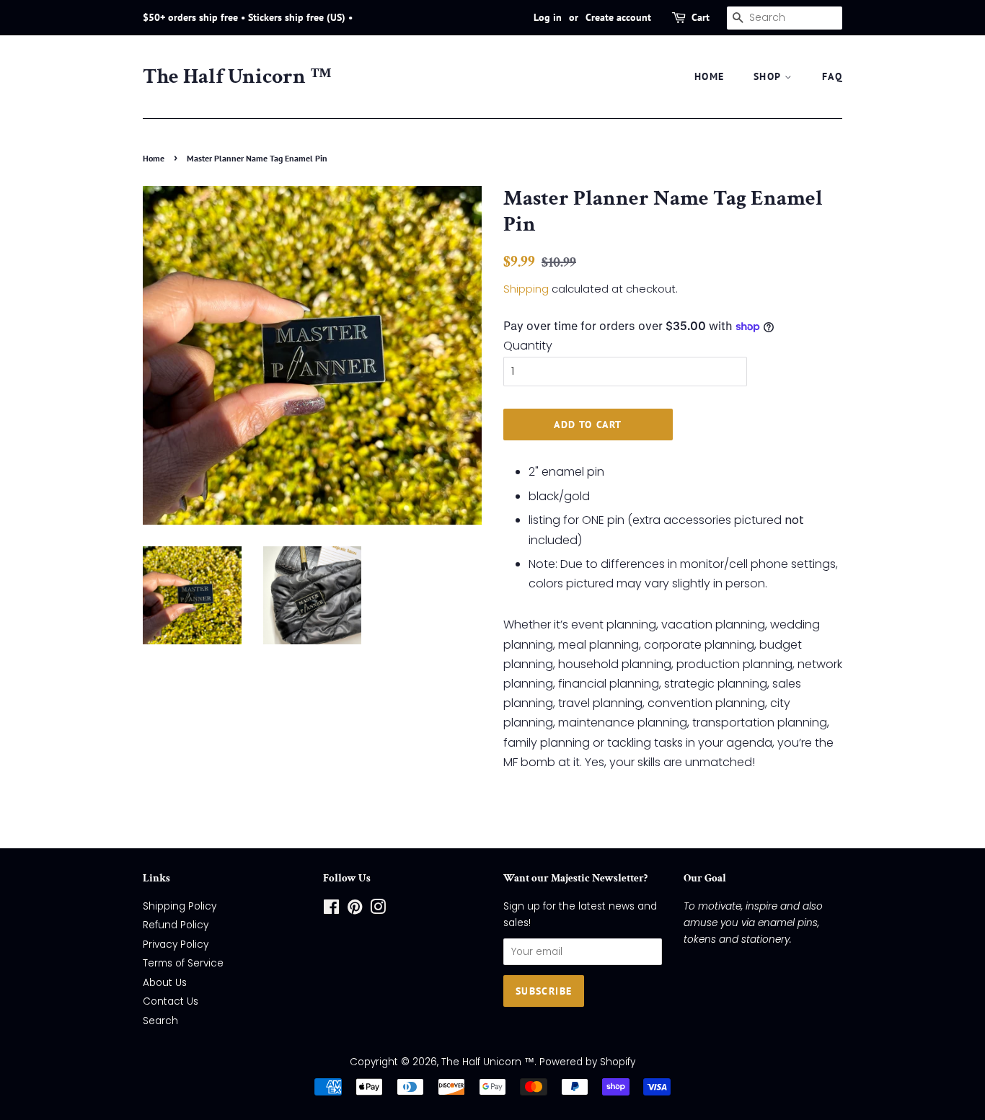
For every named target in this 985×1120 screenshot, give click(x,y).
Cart (701, 17)
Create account (618, 17)
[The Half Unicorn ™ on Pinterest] (355, 910)
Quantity (527, 345)
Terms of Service (183, 963)
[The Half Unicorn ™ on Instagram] (378, 910)
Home (153, 158)
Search (160, 1021)
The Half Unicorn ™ (237, 77)
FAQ (832, 76)
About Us (165, 983)
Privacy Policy (175, 944)
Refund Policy (175, 925)
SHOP (769, 76)
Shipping (526, 288)
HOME (709, 76)
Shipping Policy (179, 906)
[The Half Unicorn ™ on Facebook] (331, 910)
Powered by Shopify (587, 1062)
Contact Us (170, 1001)
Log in (548, 17)
